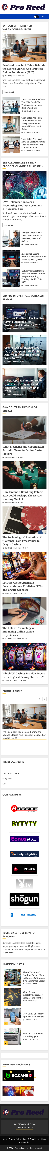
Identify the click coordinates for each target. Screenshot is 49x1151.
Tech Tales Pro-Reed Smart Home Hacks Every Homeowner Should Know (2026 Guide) (11, 125)
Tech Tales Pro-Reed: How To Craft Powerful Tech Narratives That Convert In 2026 (11, 144)
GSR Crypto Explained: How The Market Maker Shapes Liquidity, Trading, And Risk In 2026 (11, 278)
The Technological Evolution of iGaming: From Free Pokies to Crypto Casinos (24, 520)
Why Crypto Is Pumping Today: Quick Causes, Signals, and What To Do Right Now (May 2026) (23, 386)
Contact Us (24, 1142)
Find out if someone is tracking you (12, 1036)
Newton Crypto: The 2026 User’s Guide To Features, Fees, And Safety (11, 238)
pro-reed (9, 952)
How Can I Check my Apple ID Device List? (12, 1016)
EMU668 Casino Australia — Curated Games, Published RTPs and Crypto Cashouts (24, 566)
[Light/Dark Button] (36, 16)
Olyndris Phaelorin (12, 76)
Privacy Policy (15, 1139)
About (43, 1139)
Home (4, 1139)
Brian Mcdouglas (11, 593)
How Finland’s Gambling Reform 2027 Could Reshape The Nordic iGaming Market (24, 475)
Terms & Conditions (31, 1139)
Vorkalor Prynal (30, 244)
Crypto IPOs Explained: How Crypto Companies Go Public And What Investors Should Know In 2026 (22, 353)
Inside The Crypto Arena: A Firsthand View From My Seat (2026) (11, 258)
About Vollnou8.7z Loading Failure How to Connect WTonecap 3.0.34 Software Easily (12, 977)
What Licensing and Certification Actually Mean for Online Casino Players (24, 430)
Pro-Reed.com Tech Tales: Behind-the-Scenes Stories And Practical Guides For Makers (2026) (24, 48)
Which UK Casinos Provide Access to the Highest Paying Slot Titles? (24, 656)
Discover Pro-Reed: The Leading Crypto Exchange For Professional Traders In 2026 (24, 321)
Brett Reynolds (31, 1040)
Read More (9, 92)
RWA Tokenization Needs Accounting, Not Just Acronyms (24, 185)
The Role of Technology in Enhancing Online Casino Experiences (24, 611)
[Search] (43, 16)
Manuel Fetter (10, 209)
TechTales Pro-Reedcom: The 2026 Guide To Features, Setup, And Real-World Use (11, 105)
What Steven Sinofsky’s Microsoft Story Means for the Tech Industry (12, 997)
